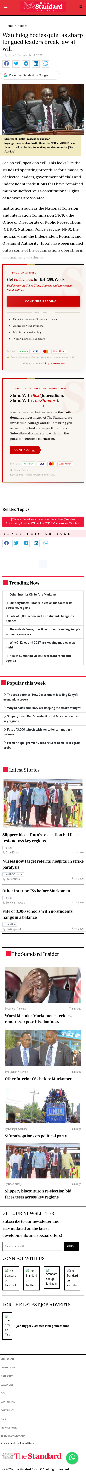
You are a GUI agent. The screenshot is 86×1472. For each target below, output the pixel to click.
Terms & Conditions (13, 1436)
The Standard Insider (35, 954)
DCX (3, 1393)
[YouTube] (74, 1278)
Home (9, 26)
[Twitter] (33, 1278)
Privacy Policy (10, 1428)
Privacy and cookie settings (17, 1443)
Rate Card (7, 1376)
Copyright (7, 1410)
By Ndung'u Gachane (15, 55)
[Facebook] (12, 1278)
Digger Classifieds (33, 1326)
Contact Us (8, 1368)
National (22, 26)
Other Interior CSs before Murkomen (36, 890)
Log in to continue (55, 363)
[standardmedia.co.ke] (43, 6)
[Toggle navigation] (5, 7)
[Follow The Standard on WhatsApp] (72, 1458)
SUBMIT (71, 1246)
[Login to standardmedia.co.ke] (80, 6)
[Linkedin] (54, 1278)
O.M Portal (8, 1402)
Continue (24, 450)
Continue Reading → (43, 301)
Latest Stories (24, 770)
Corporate (8, 1359)
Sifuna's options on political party (36, 1136)
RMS (3, 1419)
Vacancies (7, 1385)
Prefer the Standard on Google (28, 75)
